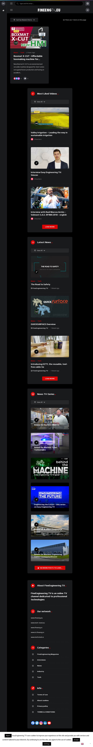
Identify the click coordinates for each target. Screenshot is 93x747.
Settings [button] (47, 744)
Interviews (41, 660)
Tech (22, 52)
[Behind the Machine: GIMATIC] (50, 418)
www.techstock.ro (37, 637)
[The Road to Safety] (50, 267)
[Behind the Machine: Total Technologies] (50, 443)
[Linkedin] (45, 723)
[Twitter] (37, 723)
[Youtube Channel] (49, 723)
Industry (40, 671)
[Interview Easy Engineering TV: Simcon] (50, 158)
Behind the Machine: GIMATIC (46, 425)
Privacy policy (42, 706)
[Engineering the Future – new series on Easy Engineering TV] (50, 497)
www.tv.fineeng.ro (37, 632)
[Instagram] (41, 723)
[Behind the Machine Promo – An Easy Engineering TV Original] (50, 468)
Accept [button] (76, 740)
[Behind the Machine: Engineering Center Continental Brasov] (50, 550)
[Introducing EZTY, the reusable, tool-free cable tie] (50, 346)
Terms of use (42, 695)
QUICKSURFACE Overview (43, 324)
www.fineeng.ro (36, 627)
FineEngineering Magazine (48, 654)
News (16, 52)
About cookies (43, 700)
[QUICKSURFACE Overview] (50, 306)
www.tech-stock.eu (38, 623)
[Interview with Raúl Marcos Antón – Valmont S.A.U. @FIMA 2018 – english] (50, 197)
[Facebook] (33, 723)
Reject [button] (8, 736)
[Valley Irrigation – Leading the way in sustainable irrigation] (50, 118)
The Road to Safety (40, 284)
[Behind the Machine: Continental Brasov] (50, 525)
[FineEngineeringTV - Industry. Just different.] (49, 10)
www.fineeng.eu (37, 618)
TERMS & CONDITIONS (46, 712)
